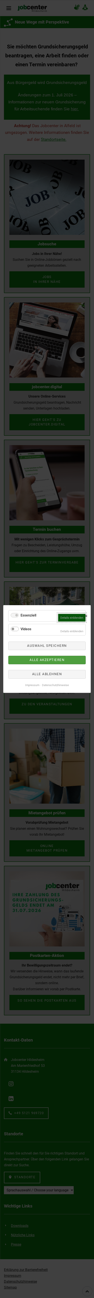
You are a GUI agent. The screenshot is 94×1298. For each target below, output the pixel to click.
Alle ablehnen (47, 674)
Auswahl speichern (47, 646)
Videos (26, 629)
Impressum (32, 685)
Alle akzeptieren (47, 660)
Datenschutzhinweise (55, 685)
